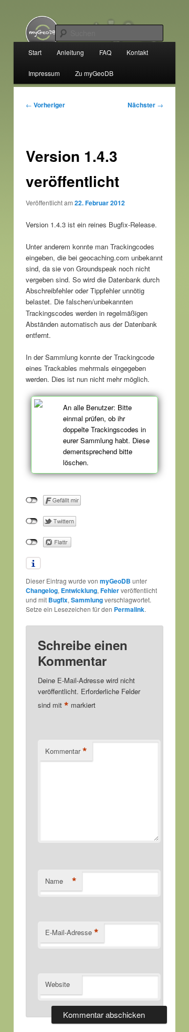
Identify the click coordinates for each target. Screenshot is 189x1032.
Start (34, 52)
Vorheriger (45, 104)
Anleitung (70, 52)
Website (57, 984)
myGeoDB (115, 581)
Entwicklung (79, 590)
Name (61, 881)
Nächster (145, 104)
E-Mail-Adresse (72, 932)
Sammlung (87, 600)
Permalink (129, 609)
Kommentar (66, 751)
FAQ (105, 52)
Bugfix (58, 600)
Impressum (44, 73)
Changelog (42, 590)
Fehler (109, 590)
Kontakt (137, 52)
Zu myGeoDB (94, 73)
